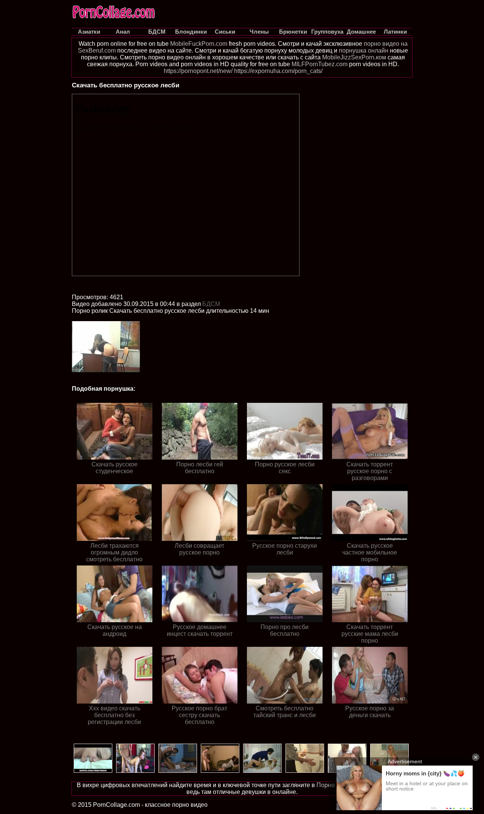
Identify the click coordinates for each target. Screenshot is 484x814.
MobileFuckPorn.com (198, 43)
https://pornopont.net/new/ (198, 71)
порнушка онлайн (363, 50)
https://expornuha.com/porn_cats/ (278, 71)
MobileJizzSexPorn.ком (354, 57)
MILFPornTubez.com (319, 64)
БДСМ (211, 304)
